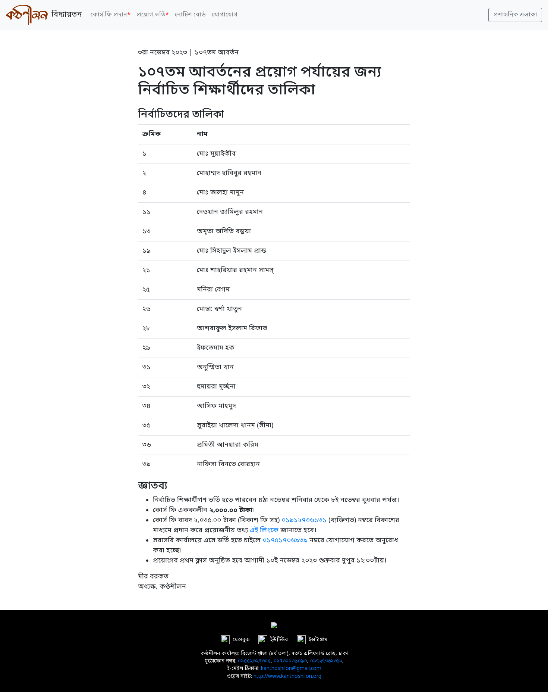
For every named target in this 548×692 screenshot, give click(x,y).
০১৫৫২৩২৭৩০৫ (254, 661)
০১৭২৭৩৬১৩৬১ (326, 661)
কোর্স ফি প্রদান (110, 15)
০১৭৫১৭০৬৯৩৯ (285, 540)
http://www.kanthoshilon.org (287, 676)
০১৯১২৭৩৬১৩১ (304, 520)
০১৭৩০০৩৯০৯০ (290, 661)
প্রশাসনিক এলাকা (515, 15)
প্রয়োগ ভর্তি (152, 15)
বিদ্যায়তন (65, 15)
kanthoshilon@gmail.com (291, 668)
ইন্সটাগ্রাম (318, 639)
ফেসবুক (241, 639)
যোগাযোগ (224, 15)
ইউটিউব (279, 639)
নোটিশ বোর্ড (190, 15)
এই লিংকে (264, 530)
